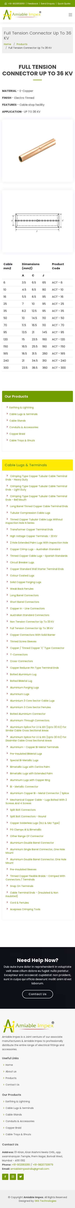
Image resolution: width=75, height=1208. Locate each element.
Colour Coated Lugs (22, 575)
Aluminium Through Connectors (29, 720)
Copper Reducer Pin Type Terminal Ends (34, 667)
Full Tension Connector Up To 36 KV (31, 628)
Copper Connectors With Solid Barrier (32, 635)
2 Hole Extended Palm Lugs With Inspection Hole (39, 542)
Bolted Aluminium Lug (23, 674)
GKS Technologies (45, 1201)
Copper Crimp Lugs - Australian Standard (35, 549)
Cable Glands (17, 420)
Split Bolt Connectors (23, 810)
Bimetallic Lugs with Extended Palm (31, 773)
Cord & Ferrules (19, 902)
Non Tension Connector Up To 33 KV (32, 621)
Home (7, 44)
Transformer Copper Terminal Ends (31, 529)
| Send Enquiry (47, 3)
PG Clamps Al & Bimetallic (26, 829)
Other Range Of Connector (26, 836)
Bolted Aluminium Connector (28, 714)
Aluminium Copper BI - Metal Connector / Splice (39, 793)
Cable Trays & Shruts (22, 440)
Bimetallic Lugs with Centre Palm (30, 767)
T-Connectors (19, 654)
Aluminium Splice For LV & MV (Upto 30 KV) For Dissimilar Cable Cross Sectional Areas (36, 738)
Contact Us (38, 994)
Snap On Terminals (21, 886)
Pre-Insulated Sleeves (23, 869)
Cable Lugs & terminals (23, 414)
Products (22, 44)
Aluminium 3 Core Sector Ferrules (30, 707)
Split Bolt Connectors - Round (28, 816)
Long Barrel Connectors (24, 595)
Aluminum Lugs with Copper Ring (30, 780)
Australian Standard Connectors (29, 615)
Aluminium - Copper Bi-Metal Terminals (34, 747)
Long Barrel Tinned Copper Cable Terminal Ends (39, 506)
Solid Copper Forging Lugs (25, 582)
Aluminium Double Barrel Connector (32, 842)
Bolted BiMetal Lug (21, 681)
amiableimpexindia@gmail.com (29, 1169)
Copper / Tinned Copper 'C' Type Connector (37, 648)
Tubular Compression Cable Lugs (30, 513)
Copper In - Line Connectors (27, 608)
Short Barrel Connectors (24, 602)
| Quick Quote (62, 3)
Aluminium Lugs (19, 694)
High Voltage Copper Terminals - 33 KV (33, 536)
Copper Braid (17, 434)
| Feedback (31, 3)
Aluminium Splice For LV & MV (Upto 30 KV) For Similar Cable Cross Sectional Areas (36, 728)
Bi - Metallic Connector (24, 786)
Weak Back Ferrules (21, 588)
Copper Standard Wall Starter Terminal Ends (37, 569)
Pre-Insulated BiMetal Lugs (26, 753)
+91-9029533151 (16, 3)
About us (11, 1071)
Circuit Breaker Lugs (22, 562)
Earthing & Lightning (21, 407)
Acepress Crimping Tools (25, 909)
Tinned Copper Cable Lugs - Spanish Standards (39, 556)
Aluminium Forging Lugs (24, 687)
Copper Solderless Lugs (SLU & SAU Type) (35, 823)
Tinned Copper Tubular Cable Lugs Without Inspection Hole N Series (34, 521)
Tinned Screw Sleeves (23, 641)
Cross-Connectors (21, 661)
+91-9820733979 (43, 1164)
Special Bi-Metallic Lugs (24, 760)
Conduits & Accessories (23, 427)
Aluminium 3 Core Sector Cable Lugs (32, 700)
